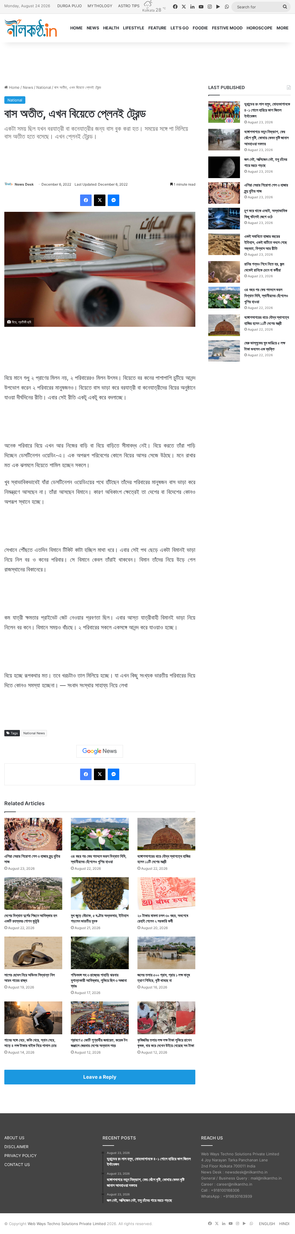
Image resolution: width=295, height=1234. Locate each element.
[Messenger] (113, 200)
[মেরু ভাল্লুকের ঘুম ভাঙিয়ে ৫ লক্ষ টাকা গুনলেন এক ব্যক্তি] (224, 351)
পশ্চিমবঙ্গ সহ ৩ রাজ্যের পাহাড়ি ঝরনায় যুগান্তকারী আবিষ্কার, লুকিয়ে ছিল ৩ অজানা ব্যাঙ (99, 980)
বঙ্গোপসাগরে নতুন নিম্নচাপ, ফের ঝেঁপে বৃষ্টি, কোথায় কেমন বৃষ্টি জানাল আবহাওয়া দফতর (266, 137)
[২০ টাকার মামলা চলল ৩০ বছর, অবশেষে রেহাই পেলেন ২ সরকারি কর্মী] (166, 893)
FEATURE (157, 27)
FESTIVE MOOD (227, 27)
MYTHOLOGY (100, 5)
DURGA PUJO (69, 5)
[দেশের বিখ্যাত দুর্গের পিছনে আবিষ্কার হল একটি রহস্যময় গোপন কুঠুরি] (33, 893)
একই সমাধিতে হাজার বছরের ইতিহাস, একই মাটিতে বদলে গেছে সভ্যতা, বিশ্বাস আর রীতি (265, 242)
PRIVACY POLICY (20, 1155)
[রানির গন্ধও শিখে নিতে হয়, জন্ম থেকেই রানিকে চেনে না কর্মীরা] (224, 272)
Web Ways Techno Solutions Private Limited (67, 1223)
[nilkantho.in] (30, 28)
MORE (283, 27)
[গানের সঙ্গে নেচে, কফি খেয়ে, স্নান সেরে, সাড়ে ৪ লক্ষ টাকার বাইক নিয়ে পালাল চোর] (33, 1017)
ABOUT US (14, 1137)
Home (14, 87)
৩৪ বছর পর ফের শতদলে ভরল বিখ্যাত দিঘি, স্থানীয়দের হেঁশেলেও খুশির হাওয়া (266, 295)
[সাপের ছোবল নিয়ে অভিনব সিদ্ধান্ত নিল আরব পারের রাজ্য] (33, 953)
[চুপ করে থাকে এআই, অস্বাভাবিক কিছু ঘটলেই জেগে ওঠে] (224, 218)
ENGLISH (267, 1223)
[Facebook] (86, 200)
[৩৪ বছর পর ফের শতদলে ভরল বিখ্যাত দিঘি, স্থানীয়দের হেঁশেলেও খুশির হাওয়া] (100, 834)
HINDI (284, 1223)
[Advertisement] (147, 61)
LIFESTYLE (133, 27)
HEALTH (111, 27)
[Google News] (99, 751)
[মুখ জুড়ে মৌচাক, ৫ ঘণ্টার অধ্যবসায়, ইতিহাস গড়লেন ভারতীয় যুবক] (100, 893)
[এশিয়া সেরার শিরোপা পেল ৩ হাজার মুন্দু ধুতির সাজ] (33, 834)
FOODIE (200, 27)
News (28, 87)
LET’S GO (180, 27)
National (43, 87)
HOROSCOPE (260, 27)
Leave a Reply (99, 1077)
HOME (76, 27)
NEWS (93, 27)
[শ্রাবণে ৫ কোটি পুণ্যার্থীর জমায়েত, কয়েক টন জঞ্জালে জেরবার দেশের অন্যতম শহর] (100, 1017)
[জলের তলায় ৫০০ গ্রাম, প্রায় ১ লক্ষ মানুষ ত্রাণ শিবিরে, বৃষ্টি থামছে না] (166, 953)
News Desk (24, 184)
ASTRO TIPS (128, 5)
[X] (99, 200)
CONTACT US (17, 1164)
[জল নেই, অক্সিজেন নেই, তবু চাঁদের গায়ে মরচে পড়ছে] (224, 167)
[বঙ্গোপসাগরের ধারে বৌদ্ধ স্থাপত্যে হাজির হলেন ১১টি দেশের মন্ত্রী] (166, 834)
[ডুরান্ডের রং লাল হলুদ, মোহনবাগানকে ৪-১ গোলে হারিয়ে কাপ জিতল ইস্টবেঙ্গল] (224, 112)
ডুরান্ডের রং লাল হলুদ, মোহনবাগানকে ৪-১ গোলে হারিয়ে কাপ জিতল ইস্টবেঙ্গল (267, 109)
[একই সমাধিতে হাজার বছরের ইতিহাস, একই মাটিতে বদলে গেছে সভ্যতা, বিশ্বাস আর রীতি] (224, 244)
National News (34, 733)
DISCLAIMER (16, 1146)
